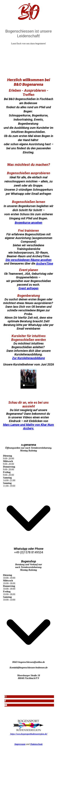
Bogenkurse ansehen (28, 222)
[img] (28, 11)
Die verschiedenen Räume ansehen (29, 260)
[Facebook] (5, 701)
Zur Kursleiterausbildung (28, 358)
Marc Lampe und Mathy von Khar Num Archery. (28, 426)
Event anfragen (28, 288)
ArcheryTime (44, 263)
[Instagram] (6, 696)
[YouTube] (6, 705)
